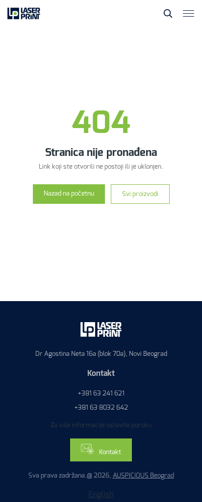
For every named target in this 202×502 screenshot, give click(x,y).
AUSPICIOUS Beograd (143, 475)
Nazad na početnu (69, 193)
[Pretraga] (167, 13)
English (101, 494)
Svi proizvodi (140, 194)
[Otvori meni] (189, 13)
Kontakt (109, 452)
